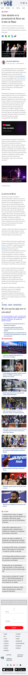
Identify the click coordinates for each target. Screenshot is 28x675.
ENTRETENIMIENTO (20, 643)
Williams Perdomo (12, 61)
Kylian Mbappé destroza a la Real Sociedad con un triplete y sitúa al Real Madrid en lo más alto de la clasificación (15, 334)
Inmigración (19, 641)
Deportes (6, 12)
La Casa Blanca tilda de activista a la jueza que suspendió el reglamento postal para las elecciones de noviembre (13, 558)
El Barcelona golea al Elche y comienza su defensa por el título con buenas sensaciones (13, 411)
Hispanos (8, 8)
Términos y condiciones (9, 659)
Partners (18, 648)
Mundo (17, 639)
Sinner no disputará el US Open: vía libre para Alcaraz (14, 469)
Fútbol (4, 305)
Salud (23, 8)
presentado (21, 76)
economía (6, 641)
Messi (10, 305)
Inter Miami (17, 305)
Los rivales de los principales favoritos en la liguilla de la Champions (14, 324)
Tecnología (18, 646)
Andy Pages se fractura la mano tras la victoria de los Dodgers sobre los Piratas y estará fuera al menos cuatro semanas (14, 430)
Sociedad (6, 643)
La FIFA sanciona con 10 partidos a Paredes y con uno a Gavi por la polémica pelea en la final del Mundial (14, 450)
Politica (18, 8)
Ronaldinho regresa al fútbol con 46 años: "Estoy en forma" (14, 487)
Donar (2, 8)
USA (13, 8)
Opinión (6, 648)
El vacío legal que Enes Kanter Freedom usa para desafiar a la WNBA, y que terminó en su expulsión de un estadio (14, 375)
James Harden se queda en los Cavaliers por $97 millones (14, 505)
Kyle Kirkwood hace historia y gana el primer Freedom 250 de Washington (13, 393)
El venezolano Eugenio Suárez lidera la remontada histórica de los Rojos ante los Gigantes (14, 329)
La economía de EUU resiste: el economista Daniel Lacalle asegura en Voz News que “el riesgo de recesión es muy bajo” (14, 549)
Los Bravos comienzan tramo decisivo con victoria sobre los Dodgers (13, 356)
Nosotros (6, 650)
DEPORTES (6, 646)
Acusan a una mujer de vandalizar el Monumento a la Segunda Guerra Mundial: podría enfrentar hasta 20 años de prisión (13, 540)
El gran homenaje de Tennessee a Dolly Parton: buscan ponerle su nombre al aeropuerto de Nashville (12, 589)
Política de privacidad (20, 655)
